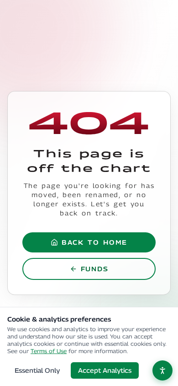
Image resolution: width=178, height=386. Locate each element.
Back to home (94, 242)
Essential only (37, 370)
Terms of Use (49, 351)
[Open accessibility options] (162, 370)
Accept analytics (104, 370)
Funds (95, 269)
